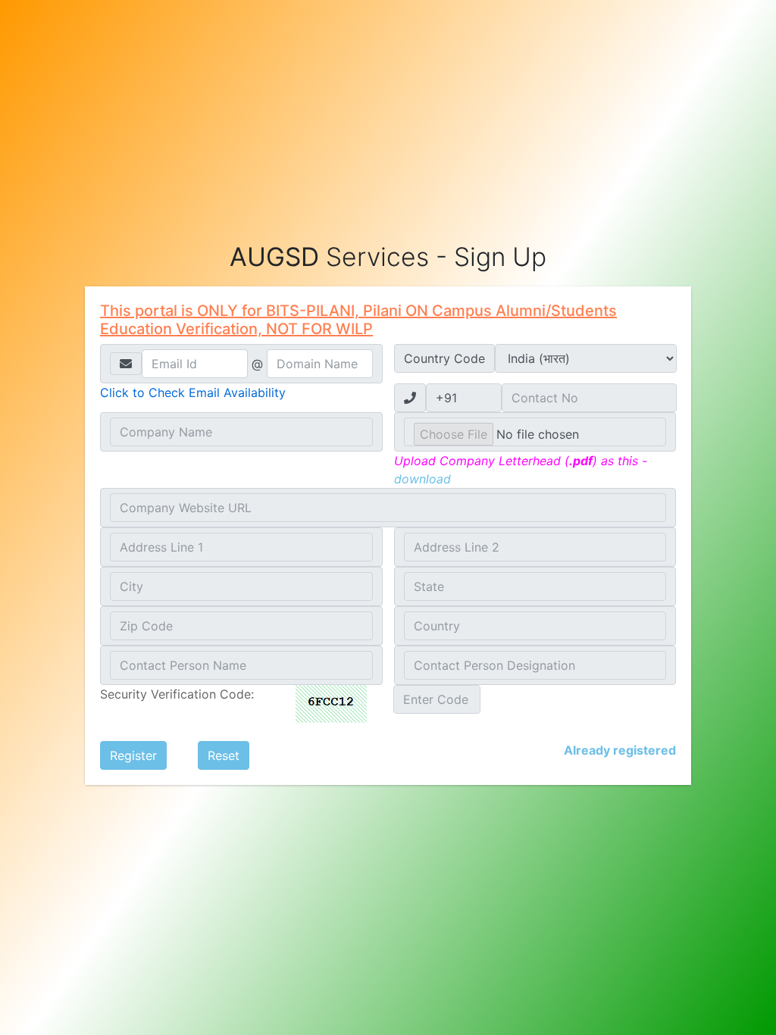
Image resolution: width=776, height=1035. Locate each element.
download (422, 478)
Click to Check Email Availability (193, 392)
